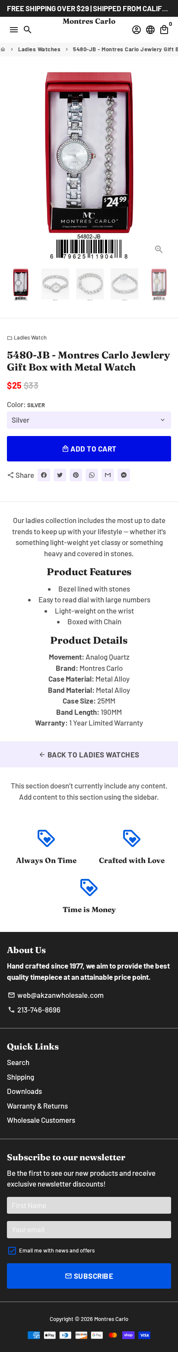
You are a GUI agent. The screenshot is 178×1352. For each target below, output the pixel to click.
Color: (26, 404)
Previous (15, 165)
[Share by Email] (108, 475)
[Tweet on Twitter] (60, 475)
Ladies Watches (39, 49)
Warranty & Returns (37, 1105)
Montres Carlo (111, 1318)
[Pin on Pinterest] (76, 475)
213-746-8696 (34, 1009)
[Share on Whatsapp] (92, 475)
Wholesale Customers (41, 1119)
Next (162, 165)
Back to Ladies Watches (89, 754)
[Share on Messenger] (124, 475)
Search (18, 1062)
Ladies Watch (27, 337)
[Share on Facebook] (44, 475)
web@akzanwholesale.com (56, 995)
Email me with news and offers (57, 1250)
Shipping (20, 1076)
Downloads (24, 1091)
